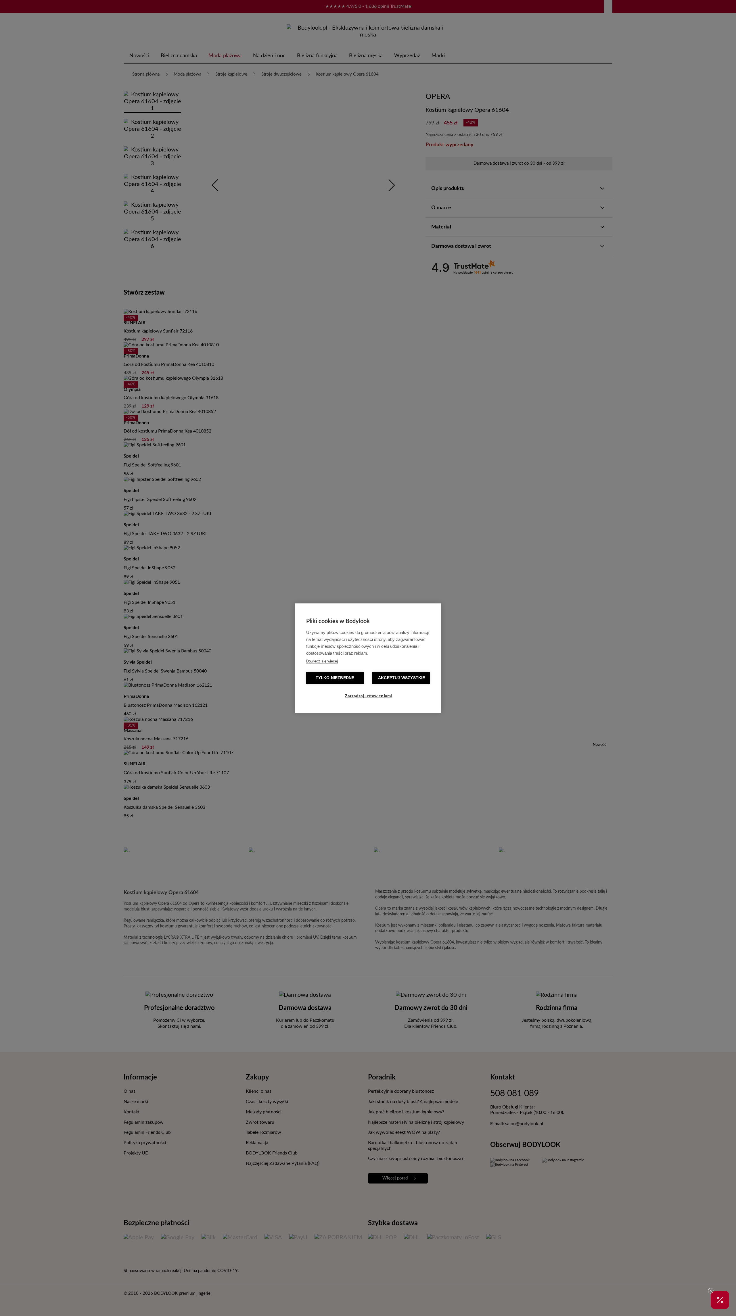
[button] (720, 1300)
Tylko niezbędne (335, 678)
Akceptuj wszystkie (401, 678)
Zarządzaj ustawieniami (368, 696)
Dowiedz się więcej (322, 661)
